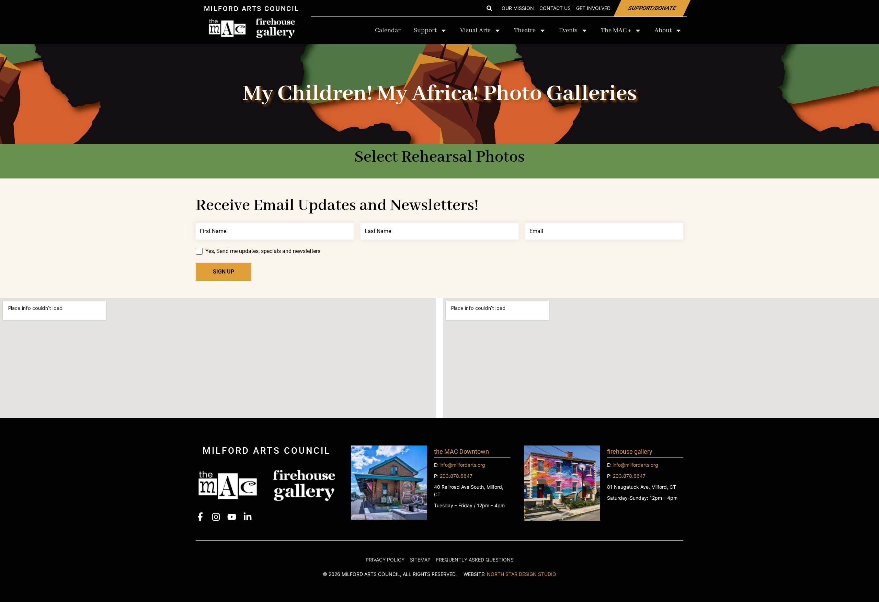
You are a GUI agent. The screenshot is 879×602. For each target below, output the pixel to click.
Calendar (388, 30)
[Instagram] (216, 516)
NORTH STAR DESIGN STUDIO (521, 574)
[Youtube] (231, 516)
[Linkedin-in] (247, 516)
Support (425, 30)
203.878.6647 (456, 476)
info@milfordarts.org (462, 465)
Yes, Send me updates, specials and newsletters (262, 251)
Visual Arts (475, 30)
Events (568, 30)
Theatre (525, 30)
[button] (489, 8)
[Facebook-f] (200, 516)
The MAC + (616, 30)
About (663, 30)
